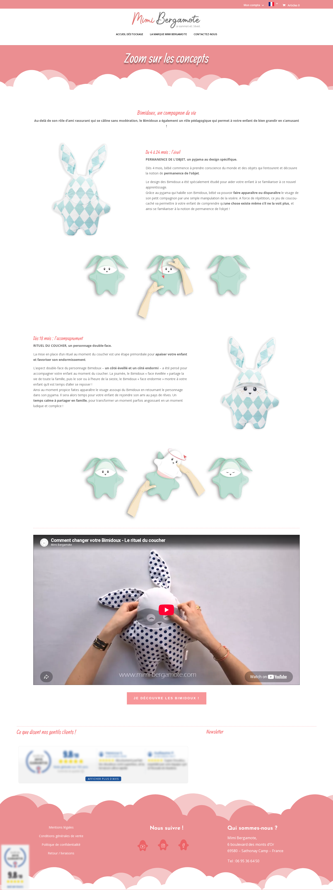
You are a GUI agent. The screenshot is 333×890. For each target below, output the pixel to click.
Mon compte (252, 5)
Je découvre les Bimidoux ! (167, 698)
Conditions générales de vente (61, 836)
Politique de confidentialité (61, 844)
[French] (274, 5)
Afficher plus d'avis (103, 778)
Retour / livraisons (61, 853)
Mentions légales (61, 827)
